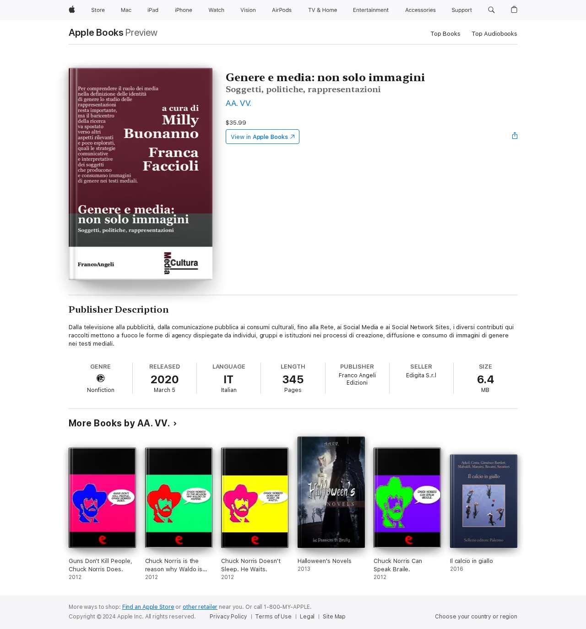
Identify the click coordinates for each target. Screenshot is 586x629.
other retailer (200, 607)
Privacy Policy (228, 616)
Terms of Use (273, 616)
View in (259, 136)
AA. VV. (238, 103)
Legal (307, 616)
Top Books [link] (445, 33)
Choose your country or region (476, 616)
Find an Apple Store (148, 607)
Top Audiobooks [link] (494, 33)
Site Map (334, 616)
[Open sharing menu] (515, 136)
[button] (491, 10)
